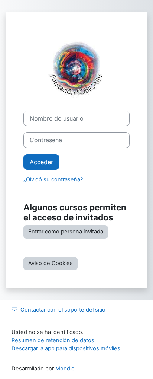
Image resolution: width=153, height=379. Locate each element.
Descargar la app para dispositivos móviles (66, 348)
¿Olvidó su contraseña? (53, 179)
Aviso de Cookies (50, 263)
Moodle (65, 368)
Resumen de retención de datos (53, 340)
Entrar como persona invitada (65, 231)
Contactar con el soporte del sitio (62, 309)
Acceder (41, 162)
